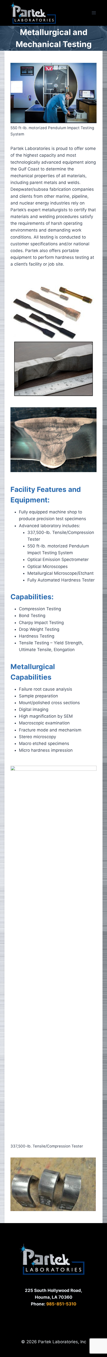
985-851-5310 (61, 1303)
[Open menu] (94, 13)
